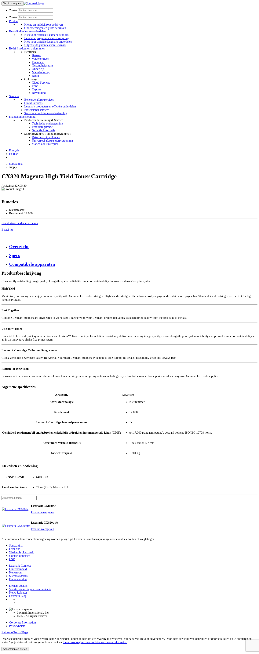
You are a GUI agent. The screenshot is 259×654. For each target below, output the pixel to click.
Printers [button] (13, 21)
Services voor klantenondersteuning (45, 113)
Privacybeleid (17, 625)
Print (35, 86)
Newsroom (15, 572)
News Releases (18, 592)
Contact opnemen (19, 555)
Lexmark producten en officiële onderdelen (50, 106)
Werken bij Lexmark (21, 552)
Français (14, 150)
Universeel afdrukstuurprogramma (52, 140)
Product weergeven (42, 512)
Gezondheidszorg (42, 65)
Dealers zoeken (18, 585)
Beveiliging (39, 92)
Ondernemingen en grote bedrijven (45, 28)
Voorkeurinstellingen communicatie (30, 589)
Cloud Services (41, 82)
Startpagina (16, 163)
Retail (35, 75)
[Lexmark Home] (34, 3)
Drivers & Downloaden (46, 137)
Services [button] (14, 96)
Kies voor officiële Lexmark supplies (46, 34)
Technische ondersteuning (47, 123)
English (13, 153)
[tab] (133, 246)
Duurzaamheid (18, 569)
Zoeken (13, 10)
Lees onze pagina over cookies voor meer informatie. (95, 642)
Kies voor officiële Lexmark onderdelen (48, 41)
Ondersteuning (18, 579)
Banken (36, 55)
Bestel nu (7, 229)
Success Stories (18, 575)
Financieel (38, 62)
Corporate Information (22, 622)
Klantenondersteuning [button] (22, 116)
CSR (12, 559)
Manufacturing (40, 72)
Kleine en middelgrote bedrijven (43, 24)
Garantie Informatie (43, 130)
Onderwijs (38, 68)
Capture (36, 89)
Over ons (14, 549)
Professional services (36, 109)
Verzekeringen (40, 58)
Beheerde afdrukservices (39, 99)
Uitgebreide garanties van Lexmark (45, 45)
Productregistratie (42, 126)
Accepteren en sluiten (15, 649)
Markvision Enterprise (45, 144)
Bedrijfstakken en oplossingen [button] (27, 48)
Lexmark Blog (18, 596)
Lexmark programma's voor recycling (46, 38)
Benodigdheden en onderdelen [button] (27, 31)
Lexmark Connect (20, 565)
